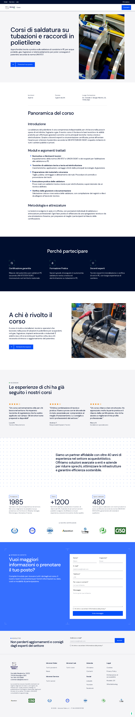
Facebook (90, 688)
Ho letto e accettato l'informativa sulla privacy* (90, 608)
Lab (17, 2)
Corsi (18, 7)
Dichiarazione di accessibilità (112, 676)
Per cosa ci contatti (80, 582)
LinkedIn (89, 681)
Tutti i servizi (50, 681)
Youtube (89, 684)
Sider (6, 2)
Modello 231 (111, 681)
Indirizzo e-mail (76, 638)
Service (11, 2)
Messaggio (77, 590)
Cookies (109, 668)
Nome (75, 558)
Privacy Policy (112, 671)
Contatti (126, 7)
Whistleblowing (112, 684)
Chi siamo (126, 2)
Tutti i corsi (70, 668)
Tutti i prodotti (51, 668)
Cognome (103, 558)
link (27, 693)
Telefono (76, 574)
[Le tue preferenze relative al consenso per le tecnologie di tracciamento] (131, 713)
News (48, 671)
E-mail (75, 566)
